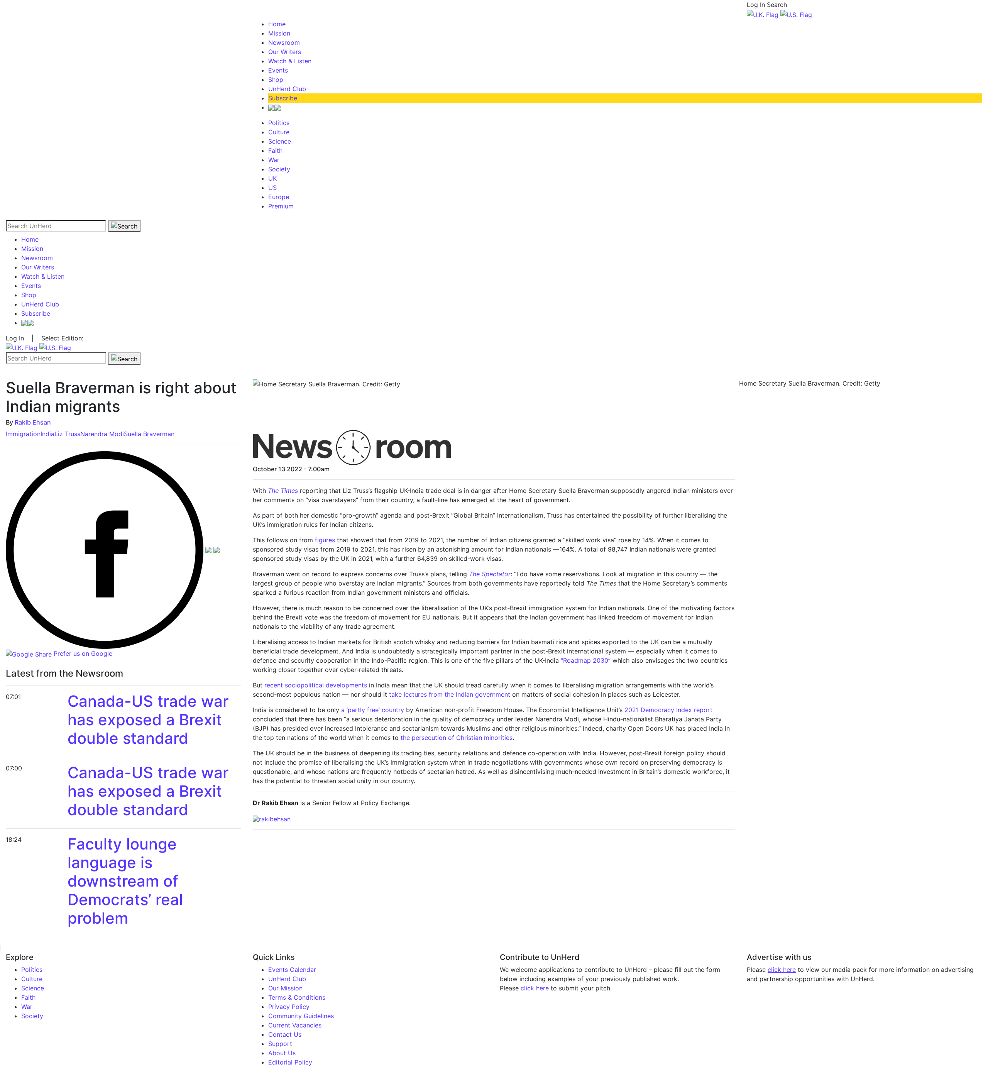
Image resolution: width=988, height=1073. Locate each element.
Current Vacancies (294, 1025)
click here (535, 988)
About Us (282, 1053)
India (47, 434)
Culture (278, 132)
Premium (281, 206)
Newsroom (284, 42)
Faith (275, 150)
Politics (278, 123)
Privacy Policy (289, 1006)
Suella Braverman (149, 434)
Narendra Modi (102, 434)
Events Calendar (292, 969)
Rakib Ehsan (33, 422)
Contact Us (284, 1034)
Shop (275, 79)
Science (279, 141)
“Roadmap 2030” (586, 660)
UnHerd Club (287, 89)
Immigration (23, 434)
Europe (278, 197)
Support (280, 1044)
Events (278, 70)
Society (279, 169)
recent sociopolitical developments (315, 685)
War (273, 160)
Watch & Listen (289, 61)
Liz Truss (67, 434)
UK (272, 178)
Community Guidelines (301, 1016)
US (272, 187)
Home (277, 24)
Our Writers (284, 52)
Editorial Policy (290, 1062)
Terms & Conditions (296, 997)
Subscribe (282, 98)
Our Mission (285, 988)
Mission (279, 33)
